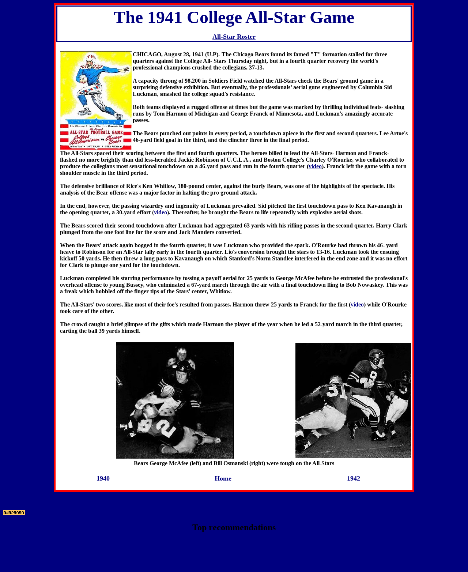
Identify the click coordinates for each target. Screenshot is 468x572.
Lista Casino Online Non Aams (234, 543)
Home (223, 478)
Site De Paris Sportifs (234, 549)
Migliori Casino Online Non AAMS (234, 556)
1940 (103, 478)
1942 (353, 478)
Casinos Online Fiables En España (234, 563)
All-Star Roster (234, 36)
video (315, 166)
